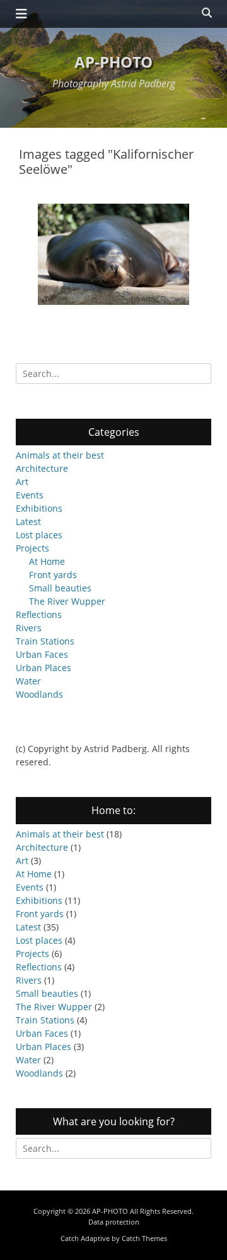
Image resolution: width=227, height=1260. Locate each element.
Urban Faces (42, 654)
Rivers (29, 628)
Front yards (53, 575)
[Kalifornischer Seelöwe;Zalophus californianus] (113, 254)
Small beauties (60, 588)
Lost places (39, 535)
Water (28, 681)
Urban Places (43, 668)
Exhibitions (39, 508)
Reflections (39, 614)
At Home (47, 561)
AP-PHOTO (113, 61)
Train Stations (45, 641)
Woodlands (39, 694)
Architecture (42, 468)
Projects (32, 548)
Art (22, 482)
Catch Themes (144, 1238)
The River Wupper (67, 601)
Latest (28, 522)
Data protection (113, 1221)
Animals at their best (60, 455)
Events (30, 495)
